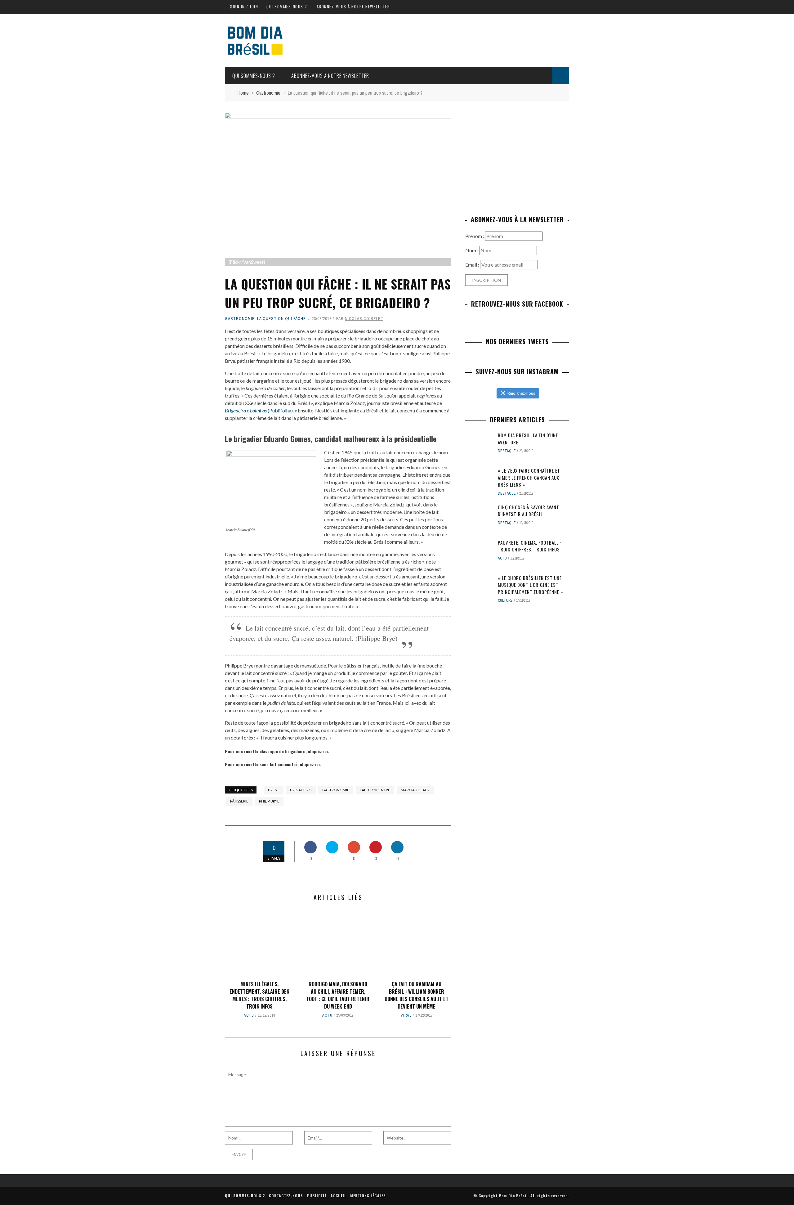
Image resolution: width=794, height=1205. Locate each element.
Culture (505, 600)
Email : (472, 265)
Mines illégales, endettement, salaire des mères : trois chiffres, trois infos (259, 995)
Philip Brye (269, 801)
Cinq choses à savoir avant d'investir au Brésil (528, 511)
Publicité (317, 1195)
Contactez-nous (286, 1195)
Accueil (338, 1195)
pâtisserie (239, 801)
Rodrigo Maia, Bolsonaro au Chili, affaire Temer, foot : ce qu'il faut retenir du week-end (338, 995)
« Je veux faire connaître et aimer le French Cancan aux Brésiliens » (529, 477)
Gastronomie (240, 318)
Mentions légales (368, 1195)
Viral (406, 1015)
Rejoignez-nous (521, 393)
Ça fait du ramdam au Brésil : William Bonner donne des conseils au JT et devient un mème (416, 995)
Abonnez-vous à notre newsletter (353, 6)
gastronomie (335, 790)
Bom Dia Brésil (513, 1195)
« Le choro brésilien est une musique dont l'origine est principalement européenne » (530, 584)
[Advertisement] (517, 156)
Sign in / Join (244, 6)
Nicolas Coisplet (364, 318)
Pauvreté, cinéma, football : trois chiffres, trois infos (529, 546)
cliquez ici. (318, 751)
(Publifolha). (259, 410)
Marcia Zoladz (415, 790)
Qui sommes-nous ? (286, 6)
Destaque (507, 450)
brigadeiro (301, 790)
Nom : (472, 250)
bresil (273, 790)
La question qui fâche (281, 318)
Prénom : (475, 236)
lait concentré (375, 790)
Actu (249, 1015)
